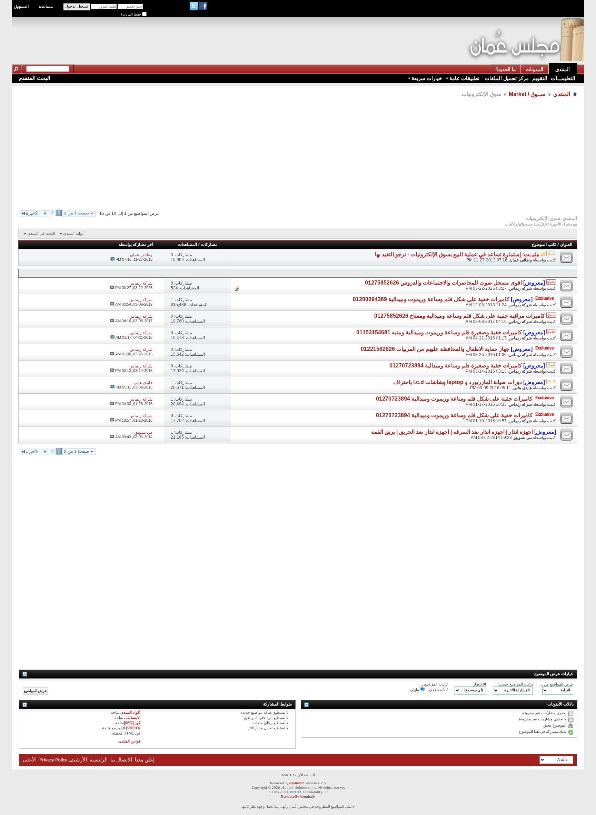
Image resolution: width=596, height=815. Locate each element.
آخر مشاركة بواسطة (136, 245)
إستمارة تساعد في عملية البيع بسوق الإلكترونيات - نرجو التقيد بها (448, 254)
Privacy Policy (53, 760)
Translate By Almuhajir (298, 797)
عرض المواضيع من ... (556, 684)
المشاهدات (187, 245)
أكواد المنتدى (130, 712)
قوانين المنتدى (129, 741)
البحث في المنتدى (41, 233)
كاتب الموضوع (544, 245)
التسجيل (21, 6)
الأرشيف (77, 760)
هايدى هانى (522, 387)
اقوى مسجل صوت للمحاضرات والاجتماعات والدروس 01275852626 (443, 283)
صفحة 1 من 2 (76, 213)
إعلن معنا (144, 760)
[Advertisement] (340, 33)
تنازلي (415, 690)
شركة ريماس (520, 288)
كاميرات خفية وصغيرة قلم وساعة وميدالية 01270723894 (455, 365)
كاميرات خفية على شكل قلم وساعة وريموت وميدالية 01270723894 (454, 399)
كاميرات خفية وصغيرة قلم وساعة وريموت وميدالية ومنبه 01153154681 (439, 332)
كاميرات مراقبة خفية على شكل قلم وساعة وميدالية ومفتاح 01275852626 (459, 316)
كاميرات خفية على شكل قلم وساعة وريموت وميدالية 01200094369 (431, 299)
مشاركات (209, 245)
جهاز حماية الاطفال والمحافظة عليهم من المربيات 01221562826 (435, 349)
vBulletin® (297, 783)
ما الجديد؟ (506, 69)
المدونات (534, 69)
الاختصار (479, 684)
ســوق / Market (527, 94)
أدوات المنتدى (74, 233)
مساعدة (46, 6)
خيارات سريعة (426, 78)
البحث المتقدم (34, 78)
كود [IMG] (132, 723)
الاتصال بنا (121, 760)
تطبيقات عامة (464, 78)
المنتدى (562, 69)
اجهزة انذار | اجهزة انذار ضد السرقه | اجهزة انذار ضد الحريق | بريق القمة (452, 432)
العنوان (566, 245)
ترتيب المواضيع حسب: (515, 684)
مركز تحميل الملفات (506, 78)
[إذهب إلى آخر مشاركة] (112, 259)
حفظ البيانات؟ (131, 14)
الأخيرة (32, 213)
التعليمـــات (563, 78)
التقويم (539, 78)
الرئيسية (99, 760)
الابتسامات (132, 718)
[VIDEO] (133, 728)
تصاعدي (436, 690)
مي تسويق (523, 437)
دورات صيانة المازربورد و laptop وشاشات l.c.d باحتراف (457, 382)
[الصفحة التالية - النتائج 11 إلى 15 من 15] (45, 213)
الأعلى (30, 760)
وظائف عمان (520, 260)
